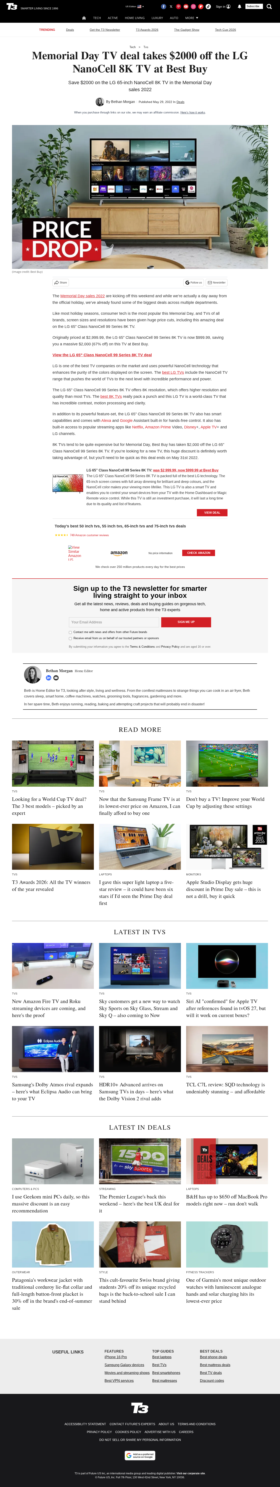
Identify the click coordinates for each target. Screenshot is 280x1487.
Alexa (106, 420)
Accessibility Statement (85, 1424)
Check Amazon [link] (198, 553)
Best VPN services (119, 1381)
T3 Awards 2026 (147, 29)
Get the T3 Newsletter (105, 29)
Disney (190, 427)
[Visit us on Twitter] (171, 6)
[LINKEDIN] (49, 678)
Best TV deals (211, 1373)
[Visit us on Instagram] (193, 6)
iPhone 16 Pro (116, 1357)
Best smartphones (166, 1373)
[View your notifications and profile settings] (239, 6)
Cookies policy (128, 1432)
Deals (70, 29)
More (189, 18)
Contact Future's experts (132, 1424)
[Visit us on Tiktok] (208, 6)
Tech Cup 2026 (225, 29)
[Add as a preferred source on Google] (140, 1455)
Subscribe (253, 6)
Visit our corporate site (191, 1473)
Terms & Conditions (142, 646)
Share (63, 282)
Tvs (146, 47)
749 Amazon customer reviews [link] (89, 535)
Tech (97, 18)
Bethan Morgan (123, 102)
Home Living (135, 18)
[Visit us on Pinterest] (178, 6)
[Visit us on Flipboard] (200, 6)
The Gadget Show (186, 29)
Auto (174, 18)
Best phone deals (213, 1357)
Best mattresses (164, 1381)
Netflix (137, 427)
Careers (186, 1432)
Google (126, 420)
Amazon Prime (158, 427)
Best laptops (162, 1357)
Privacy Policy (170, 646)
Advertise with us (160, 1432)
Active (113, 18)
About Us (166, 1424)
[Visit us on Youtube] (186, 6)
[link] (67, 485)
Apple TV (209, 427)
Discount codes (212, 1381)
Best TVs (159, 1365)
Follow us (196, 282)
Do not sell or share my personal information (140, 1440)
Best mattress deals (215, 1365)
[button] (140, 552)
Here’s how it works (192, 112)
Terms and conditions (196, 1424)
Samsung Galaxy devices (124, 1365)
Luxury (157, 18)
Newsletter (219, 282)
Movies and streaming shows (127, 1373)
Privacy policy (99, 1432)
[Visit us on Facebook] (163, 6)
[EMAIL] (57, 678)
